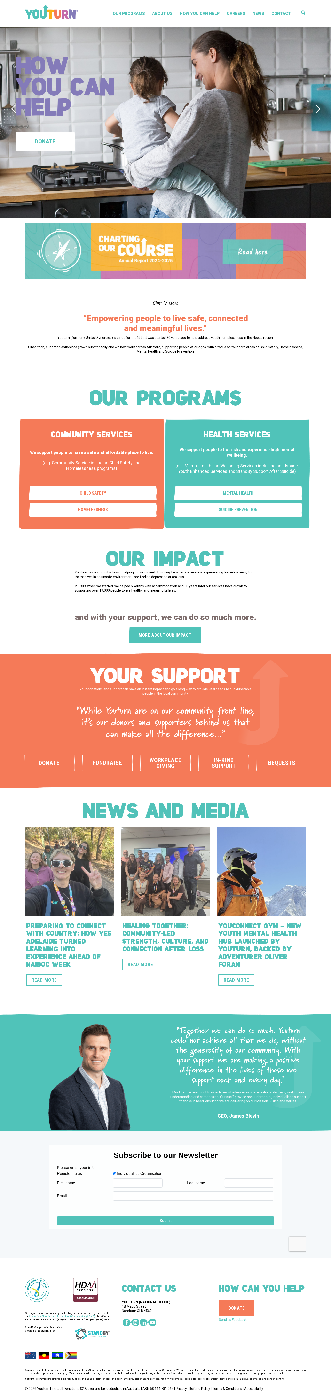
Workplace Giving (165, 763)
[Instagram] (135, 1322)
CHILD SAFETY (93, 493)
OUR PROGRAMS (129, 13)
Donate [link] (45, 141)
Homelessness (93, 509)
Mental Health (238, 493)
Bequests (281, 763)
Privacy (181, 1389)
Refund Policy (199, 1389)
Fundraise (107, 763)
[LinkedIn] (144, 1322)
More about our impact (165, 635)
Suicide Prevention (238, 509)
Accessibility (253, 1389)
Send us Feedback (233, 1320)
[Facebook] (127, 1322)
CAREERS (236, 13)
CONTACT (281, 13)
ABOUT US (162, 13)
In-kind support (224, 763)
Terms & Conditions (227, 1389)
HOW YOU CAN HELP (200, 13)
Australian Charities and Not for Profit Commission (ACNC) (62, 1316)
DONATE (237, 1308)
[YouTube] (152, 1322)
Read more (44, 980)
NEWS (258, 13)
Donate (49, 763)
